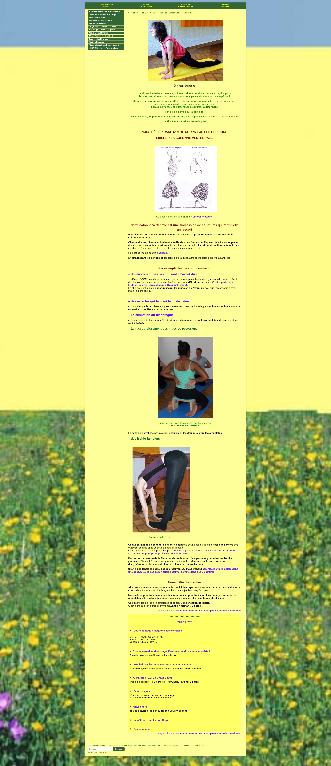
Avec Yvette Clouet (96, 18)
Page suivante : (199, 610)
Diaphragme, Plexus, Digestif (101, 30)
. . (168, 285)
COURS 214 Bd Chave (145, 5)
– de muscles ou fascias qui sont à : (165, 274)
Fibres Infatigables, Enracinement (103, 45)
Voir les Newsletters (97, 24)
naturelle (143, 285)
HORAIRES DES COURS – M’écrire (104, 11)
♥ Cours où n (156, 630)
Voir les (184, 621)
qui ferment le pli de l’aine (158, 301)
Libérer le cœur (202, 216)
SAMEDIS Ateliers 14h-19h (185, 5)
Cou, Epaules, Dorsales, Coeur (102, 27)
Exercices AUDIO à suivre (100, 21)
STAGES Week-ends (226, 5)
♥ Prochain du (162, 664)
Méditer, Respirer (96, 42)
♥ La (149, 720)
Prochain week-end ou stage (170, 651)
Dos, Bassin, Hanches (98, 33)
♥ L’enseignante (140, 729)
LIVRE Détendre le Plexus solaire (103, 48)
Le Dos (164, 13)
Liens (186, 746)
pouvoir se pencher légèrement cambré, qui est (182, 552)
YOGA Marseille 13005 (105, 5)
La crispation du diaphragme (152, 315)
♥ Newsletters (138, 706)
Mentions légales (171, 746)
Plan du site (199, 746)
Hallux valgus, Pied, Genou (100, 36)
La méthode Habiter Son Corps (102, 14)
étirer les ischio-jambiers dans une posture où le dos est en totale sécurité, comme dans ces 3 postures (183, 570)
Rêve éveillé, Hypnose (98, 39)
